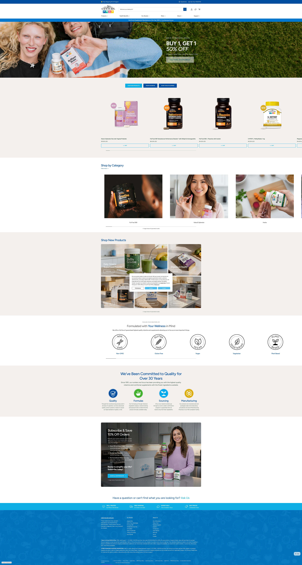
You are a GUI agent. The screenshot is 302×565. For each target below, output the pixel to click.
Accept (164, 288)
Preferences (138, 288)
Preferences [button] (156, 284)
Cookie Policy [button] (163, 283)
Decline (151, 288)
